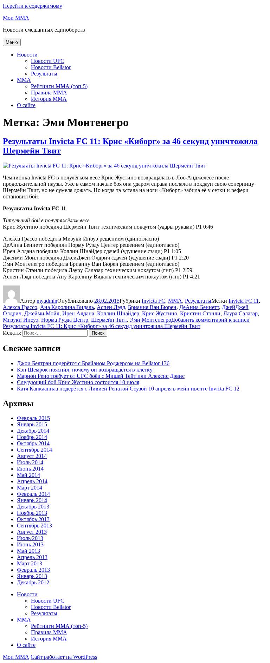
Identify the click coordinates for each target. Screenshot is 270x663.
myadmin (47, 301)
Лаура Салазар (240, 313)
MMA (24, 80)
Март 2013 (29, 563)
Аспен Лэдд (111, 307)
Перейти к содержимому (32, 6)
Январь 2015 (32, 424)
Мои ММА (16, 18)
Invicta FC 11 (244, 301)
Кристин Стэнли (200, 313)
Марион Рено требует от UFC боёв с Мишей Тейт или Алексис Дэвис (101, 376)
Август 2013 (32, 532)
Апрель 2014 (32, 481)
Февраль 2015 (33, 418)
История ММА (49, 99)
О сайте (26, 105)
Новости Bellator (51, 67)
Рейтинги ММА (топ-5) (59, 86)
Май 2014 (28, 475)
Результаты (44, 74)
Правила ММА (49, 93)
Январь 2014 (32, 500)
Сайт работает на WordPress (64, 657)
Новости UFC (47, 61)
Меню (12, 42)
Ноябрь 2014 (32, 437)
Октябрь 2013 (33, 519)
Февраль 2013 (33, 570)
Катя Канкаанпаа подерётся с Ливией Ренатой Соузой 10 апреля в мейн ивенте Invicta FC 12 (128, 389)
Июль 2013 (30, 538)
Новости (27, 55)
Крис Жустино (159, 313)
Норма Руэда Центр (64, 320)
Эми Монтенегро (150, 320)
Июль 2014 (30, 462)
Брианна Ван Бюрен (152, 307)
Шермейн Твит (109, 320)
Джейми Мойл (41, 313)
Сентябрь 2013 (34, 526)
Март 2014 (29, 488)
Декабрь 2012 (33, 582)
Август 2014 (32, 456)
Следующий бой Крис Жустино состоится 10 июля (78, 382)
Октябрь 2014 (33, 443)
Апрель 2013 (32, 557)
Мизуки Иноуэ (20, 320)
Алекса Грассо (20, 307)
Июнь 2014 (30, 469)
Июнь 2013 (30, 544)
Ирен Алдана (78, 313)
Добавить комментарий (126, 323)
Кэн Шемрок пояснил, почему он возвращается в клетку (85, 370)
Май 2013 (28, 551)
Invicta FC (153, 301)
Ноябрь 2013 (32, 513)
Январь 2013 (32, 576)
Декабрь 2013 (33, 507)
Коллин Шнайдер (118, 313)
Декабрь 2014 (33, 431)
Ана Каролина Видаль (67, 307)
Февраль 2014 (33, 494)
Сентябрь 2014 (34, 450)
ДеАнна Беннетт (199, 307)
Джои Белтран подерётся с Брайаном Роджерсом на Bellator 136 (93, 363)
